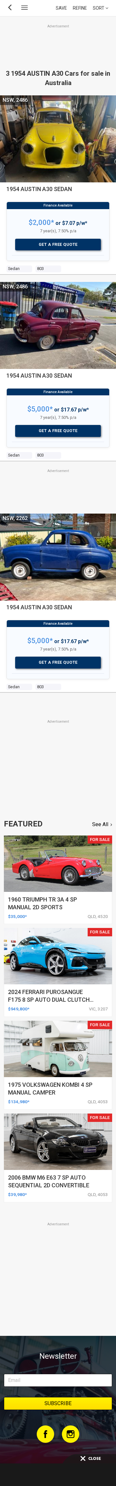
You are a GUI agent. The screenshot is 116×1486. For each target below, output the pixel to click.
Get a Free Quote (58, 244)
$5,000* (40, 409)
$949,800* (18, 1008)
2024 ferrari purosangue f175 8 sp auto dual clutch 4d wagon (49, 1000)
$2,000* (41, 222)
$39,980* (17, 1194)
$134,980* (18, 1101)
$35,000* (17, 916)
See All (100, 824)
